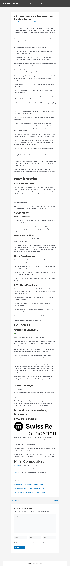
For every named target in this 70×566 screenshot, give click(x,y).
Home (29, 3)
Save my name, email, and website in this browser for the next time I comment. (35, 543)
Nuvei (15, 472)
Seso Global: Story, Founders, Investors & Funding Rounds (29, 484)
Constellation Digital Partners (22, 476)
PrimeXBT (17, 466)
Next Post (56, 500)
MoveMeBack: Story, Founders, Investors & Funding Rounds (29, 492)
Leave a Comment (18, 21)
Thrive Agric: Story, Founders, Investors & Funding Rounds (29, 488)
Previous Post (15, 500)
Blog (35, 3)
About (40, 3)
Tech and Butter (10, 3)
